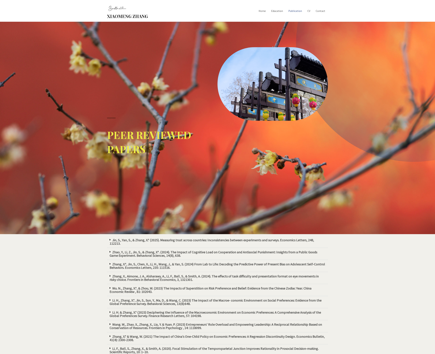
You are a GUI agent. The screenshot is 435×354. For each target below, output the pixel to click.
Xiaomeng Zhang (127, 16)
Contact (320, 11)
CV (308, 11)
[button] (217, 242)
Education (277, 11)
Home (262, 11)
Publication (295, 11)
